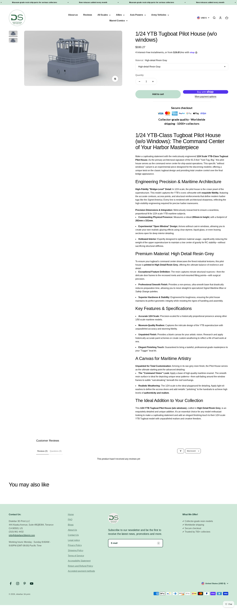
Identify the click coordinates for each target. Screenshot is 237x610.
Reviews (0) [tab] (42, 451)
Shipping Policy (75, 550)
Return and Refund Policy (80, 566)
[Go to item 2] (13, 41)
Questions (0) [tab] (56, 451)
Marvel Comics (117, 20)
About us (73, 15)
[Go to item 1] (13, 33)
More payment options (205, 96)
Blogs (71, 525)
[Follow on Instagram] (17, 583)
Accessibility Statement (79, 561)
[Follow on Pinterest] (24, 583)
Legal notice (74, 540)
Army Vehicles (158, 15)
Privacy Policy (75, 545)
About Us (72, 530)
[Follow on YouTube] (31, 583)
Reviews (87, 15)
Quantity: (139, 75)
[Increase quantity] (153, 81)
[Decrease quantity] (139, 81)
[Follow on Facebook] (10, 583)
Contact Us (73, 535)
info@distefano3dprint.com (22, 535)
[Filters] (180, 451)
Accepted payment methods (81, 571)
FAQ (70, 519)
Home (71, 514)
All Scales (103, 15)
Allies (119, 15)
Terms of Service (76, 556)
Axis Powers (136, 15)
